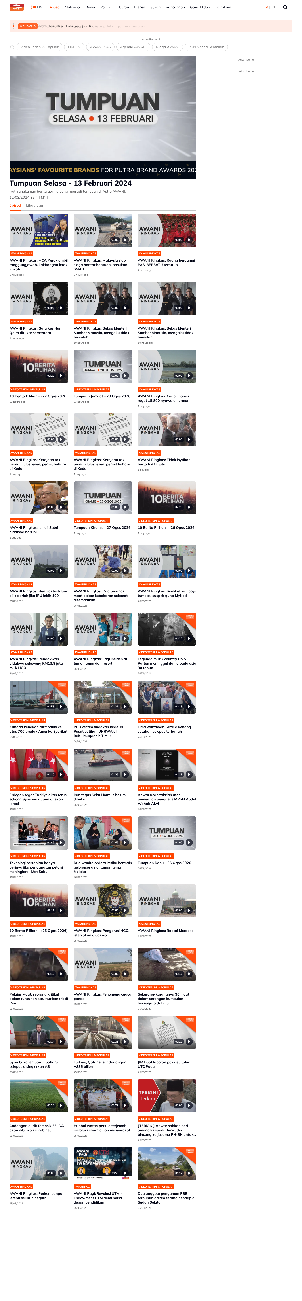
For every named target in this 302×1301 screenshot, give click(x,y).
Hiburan (122, 7)
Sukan (155, 7)
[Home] (17, 7)
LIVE (40, 7)
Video (54, 7)
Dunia (90, 7)
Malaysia (72, 7)
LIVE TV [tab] (74, 47)
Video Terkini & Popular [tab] (39, 47)
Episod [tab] (15, 205)
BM (265, 7)
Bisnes (139, 7)
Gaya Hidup (200, 7)
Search (285, 7)
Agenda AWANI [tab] (133, 47)
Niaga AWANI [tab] (167, 47)
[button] (13, 24)
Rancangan (175, 7)
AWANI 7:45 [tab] (100, 47)
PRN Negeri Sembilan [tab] (206, 47)
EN (273, 7)
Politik (105, 7)
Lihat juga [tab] (34, 205)
